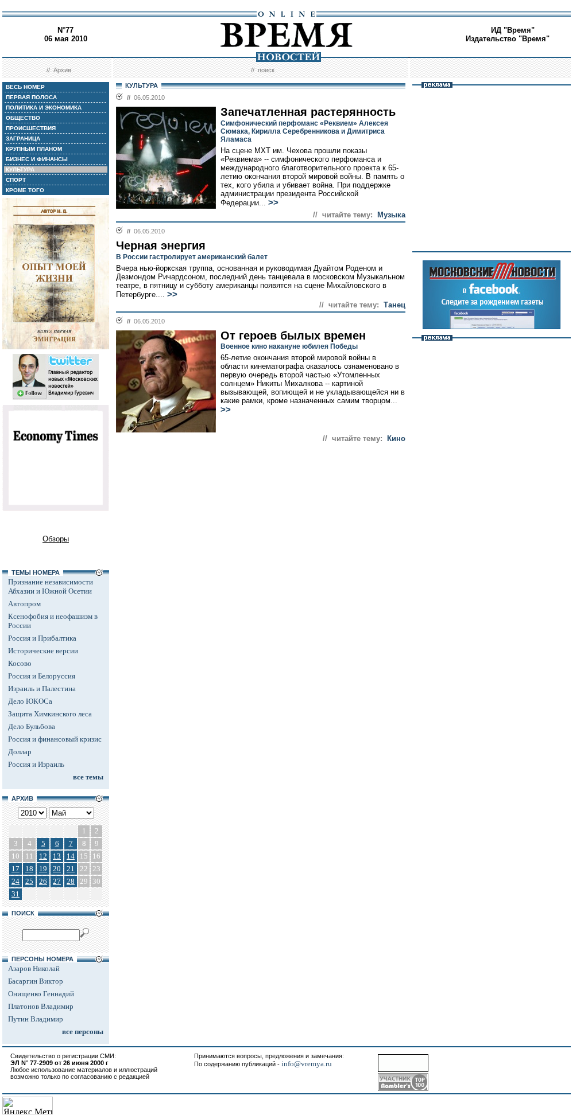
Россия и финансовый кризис (55, 739)
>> (273, 202)
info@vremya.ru (306, 1063)
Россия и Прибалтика (42, 638)
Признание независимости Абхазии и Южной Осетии (50, 586)
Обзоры (55, 539)
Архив (62, 70)
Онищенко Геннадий (41, 993)
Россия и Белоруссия (41, 676)
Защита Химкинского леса (50, 713)
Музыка (391, 214)
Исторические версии (43, 650)
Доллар (20, 751)
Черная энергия (161, 245)
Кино (396, 438)
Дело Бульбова (31, 726)
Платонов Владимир (41, 1006)
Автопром (24, 603)
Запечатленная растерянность (308, 112)
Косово (20, 663)
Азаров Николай (34, 968)
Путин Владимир (35, 1019)
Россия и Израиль (36, 764)
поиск (266, 70)
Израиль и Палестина (42, 688)
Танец (394, 305)
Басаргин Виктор (35, 981)
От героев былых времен (293, 335)
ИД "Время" (513, 30)
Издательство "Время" (508, 38)
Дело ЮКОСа (30, 701)
